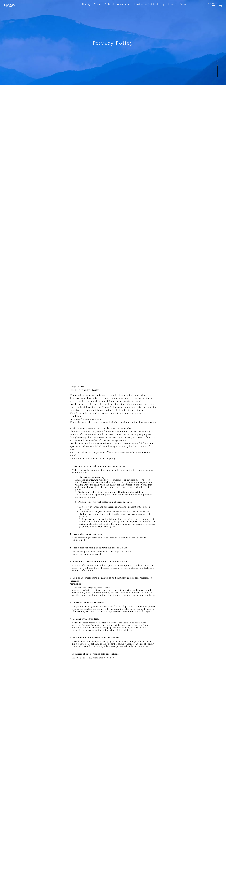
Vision (98, 4)
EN (213, 4)
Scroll (217, 60)
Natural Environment (118, 4)
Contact (184, 4)
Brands (172, 4)
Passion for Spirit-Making (149, 4)
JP (208, 4)
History (86, 4)
